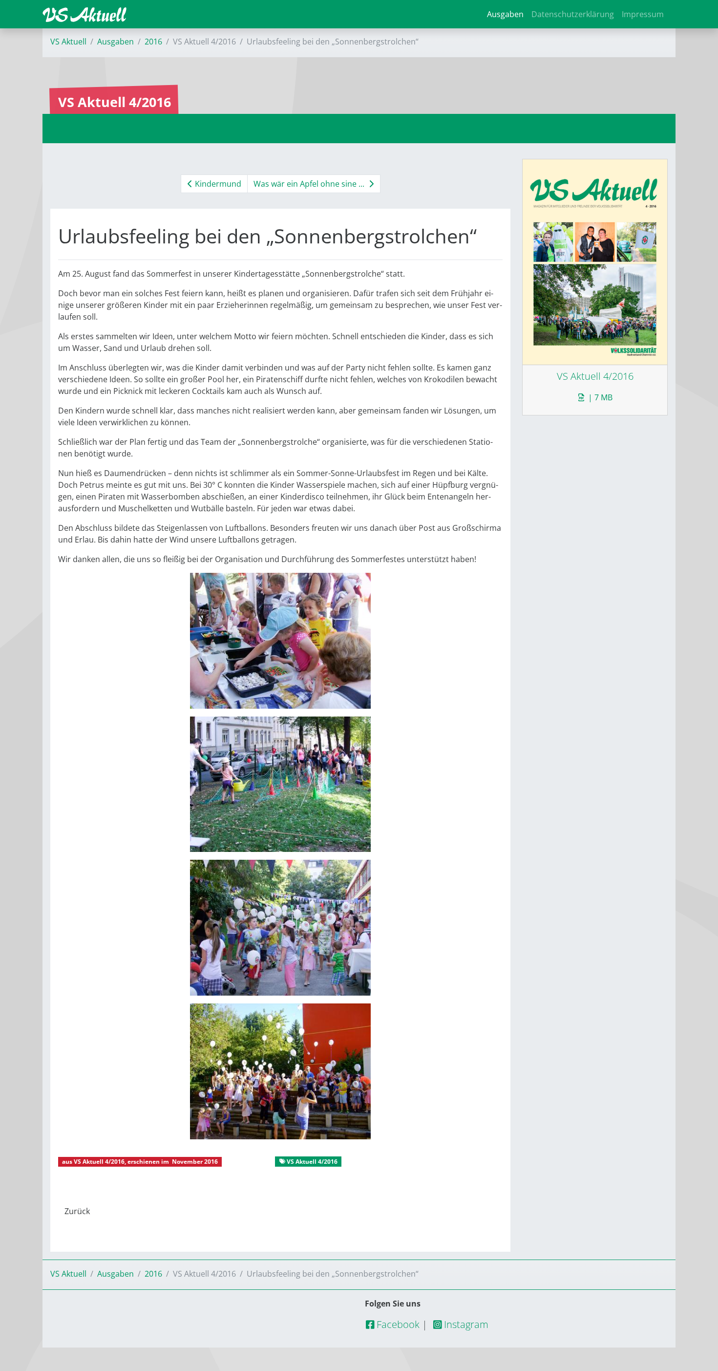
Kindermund (217, 183)
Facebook (397, 1324)
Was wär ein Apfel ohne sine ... (309, 183)
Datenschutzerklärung (572, 14)
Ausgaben (505, 14)
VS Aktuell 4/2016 (99, 1161)
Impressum (643, 14)
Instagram (465, 1324)
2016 (153, 41)
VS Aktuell (68, 41)
